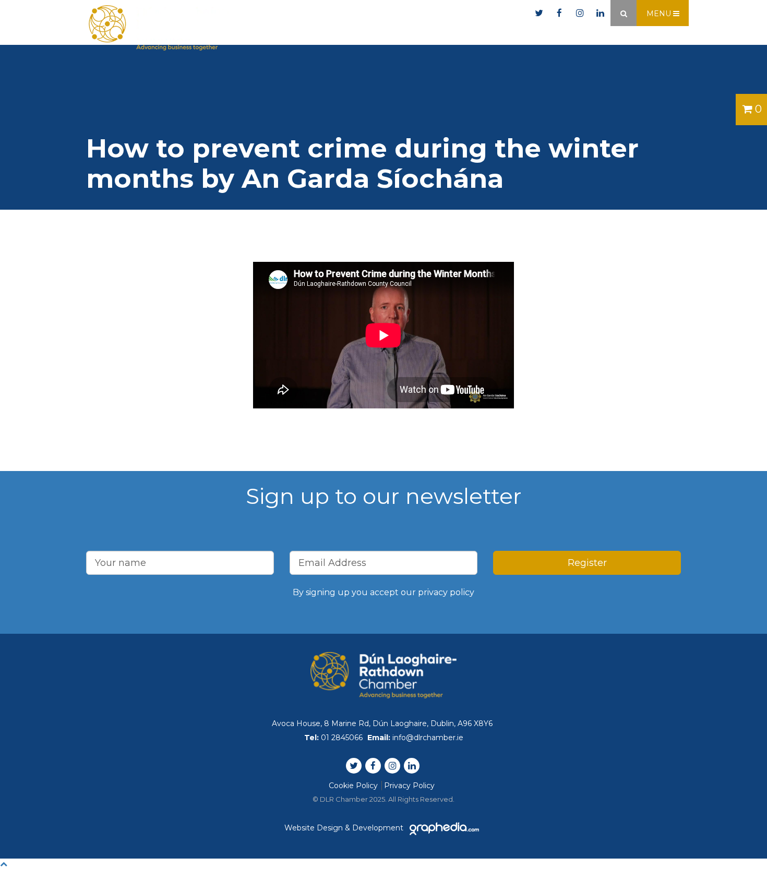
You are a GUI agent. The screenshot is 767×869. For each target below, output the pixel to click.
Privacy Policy (409, 785)
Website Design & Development (344, 827)
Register (587, 563)
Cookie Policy (353, 785)
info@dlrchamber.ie (481, 13)
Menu (659, 13)
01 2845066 (395, 13)
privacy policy (446, 592)
